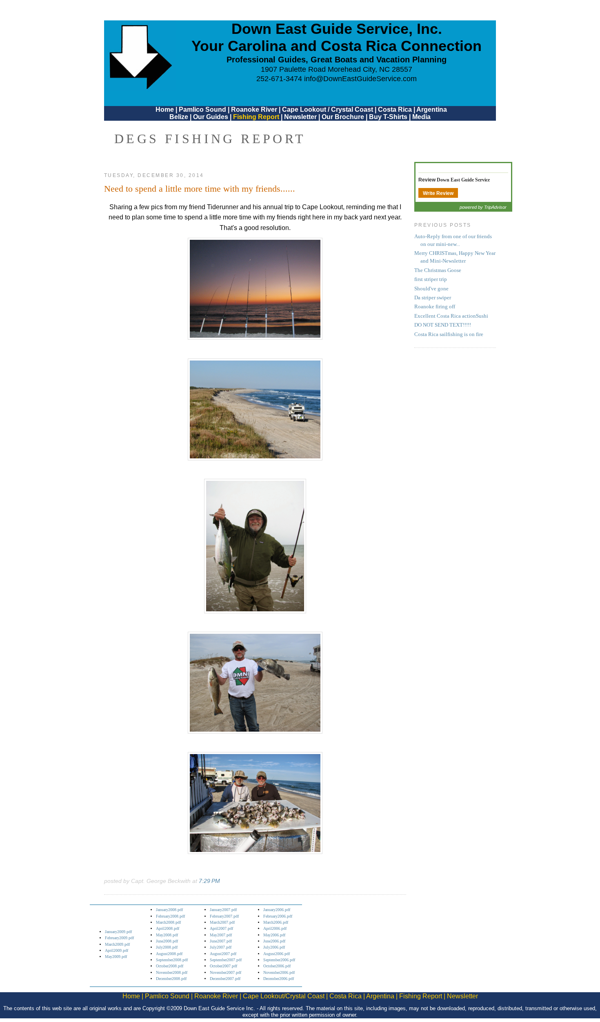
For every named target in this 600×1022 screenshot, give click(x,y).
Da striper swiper (432, 298)
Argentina (431, 109)
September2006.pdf (279, 960)
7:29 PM (209, 881)
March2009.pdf (117, 944)
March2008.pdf (168, 922)
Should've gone (431, 289)
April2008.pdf (167, 928)
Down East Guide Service (463, 180)
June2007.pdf (221, 941)
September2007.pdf (226, 960)
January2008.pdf (169, 909)
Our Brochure (343, 116)
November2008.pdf (171, 972)
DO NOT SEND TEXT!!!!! (442, 325)
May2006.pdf (274, 935)
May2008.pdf (167, 935)
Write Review (438, 193)
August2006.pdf (276, 953)
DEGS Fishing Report (210, 138)
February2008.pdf (170, 916)
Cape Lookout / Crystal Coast (327, 109)
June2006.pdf (274, 941)
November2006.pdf (279, 972)
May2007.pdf (221, 935)
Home (165, 109)
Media (421, 116)
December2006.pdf (278, 978)
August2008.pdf (169, 953)
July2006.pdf (274, 947)
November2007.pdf (225, 972)
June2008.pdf (167, 941)
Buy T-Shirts (388, 116)
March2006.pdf (275, 922)
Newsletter (300, 116)
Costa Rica (395, 109)
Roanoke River (254, 109)
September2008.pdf (172, 960)
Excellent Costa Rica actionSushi (451, 316)
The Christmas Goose (437, 270)
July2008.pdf (167, 947)
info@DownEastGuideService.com (360, 79)
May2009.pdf (116, 956)
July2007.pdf (220, 947)
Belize (178, 116)
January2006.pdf (276, 909)
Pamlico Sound (202, 109)
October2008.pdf (169, 966)
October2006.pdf (277, 966)
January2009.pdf (118, 931)
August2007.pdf (223, 953)
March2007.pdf (222, 922)
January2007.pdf (223, 909)
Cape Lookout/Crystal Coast (283, 996)
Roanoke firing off (434, 307)
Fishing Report (257, 116)
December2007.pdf (225, 978)
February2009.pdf (119, 938)
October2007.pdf (223, 966)
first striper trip (430, 279)
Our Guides (210, 116)
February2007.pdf (224, 916)
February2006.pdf (277, 916)
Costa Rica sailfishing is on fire (448, 334)
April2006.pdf (275, 928)
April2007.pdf (221, 928)
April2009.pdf (116, 950)
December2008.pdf (171, 978)
